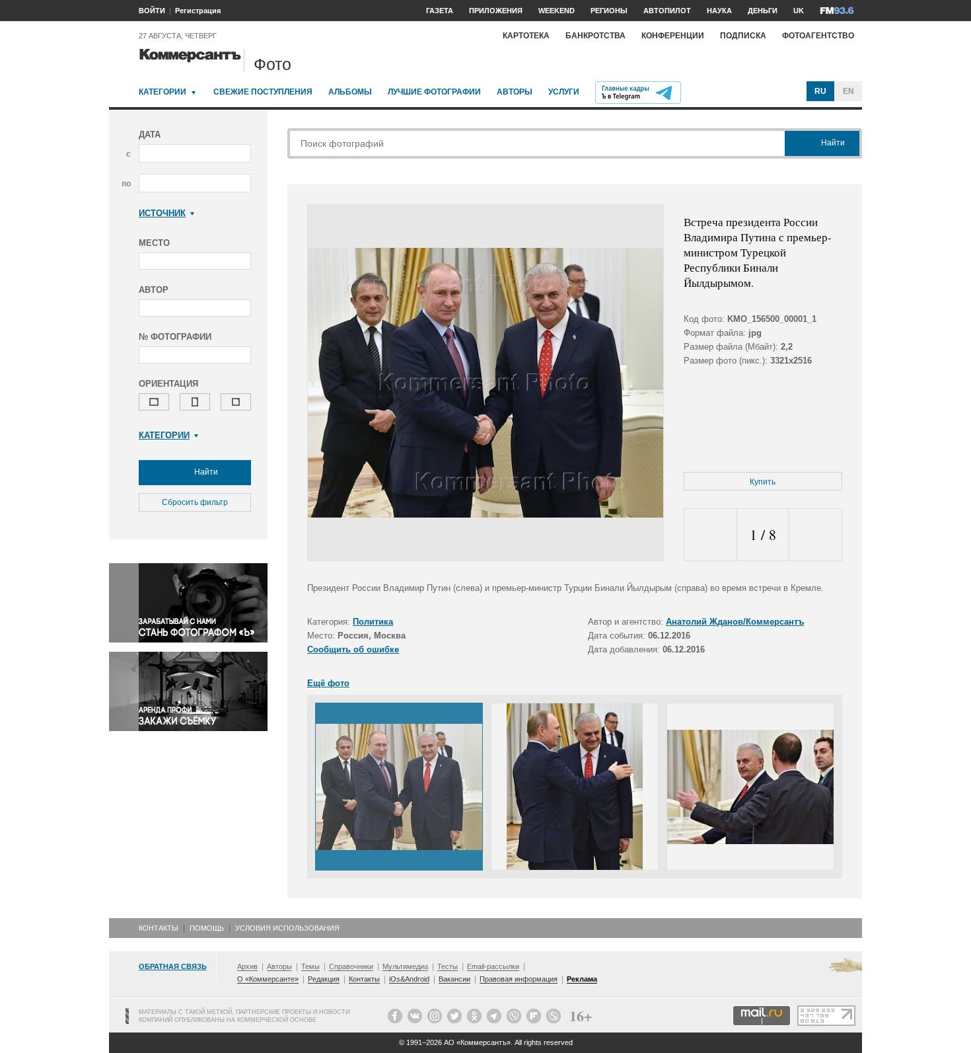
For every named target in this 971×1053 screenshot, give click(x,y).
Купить (762, 482)
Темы (310, 966)
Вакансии (454, 979)
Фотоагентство (818, 35)
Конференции (672, 35)
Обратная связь (173, 966)
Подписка (743, 35)
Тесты (447, 966)
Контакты (158, 928)
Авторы (514, 92)
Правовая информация (518, 979)
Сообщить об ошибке (353, 649)
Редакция (324, 979)
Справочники (351, 966)
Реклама (582, 979)
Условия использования (287, 928)
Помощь (207, 928)
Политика (373, 622)
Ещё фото (328, 683)
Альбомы (350, 92)
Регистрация (198, 11)
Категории (162, 92)
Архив (247, 966)
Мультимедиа (405, 966)
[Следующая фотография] (815, 535)
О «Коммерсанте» (268, 979)
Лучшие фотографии (434, 92)
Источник (162, 213)
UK (798, 11)
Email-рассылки (493, 966)
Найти (205, 472)
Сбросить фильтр (195, 502)
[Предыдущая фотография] (710, 535)
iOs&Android (409, 979)
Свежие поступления (262, 92)
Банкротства (595, 35)
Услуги (563, 92)
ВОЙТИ (152, 11)
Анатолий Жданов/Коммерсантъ (735, 622)
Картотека (526, 35)
